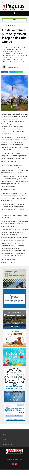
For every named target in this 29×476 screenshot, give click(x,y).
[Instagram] (13, 464)
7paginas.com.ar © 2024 (14, 467)
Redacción (4, 434)
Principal (4, 25)
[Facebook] (16, 464)
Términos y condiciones (7, 444)
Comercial (4, 439)
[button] (14, 13)
